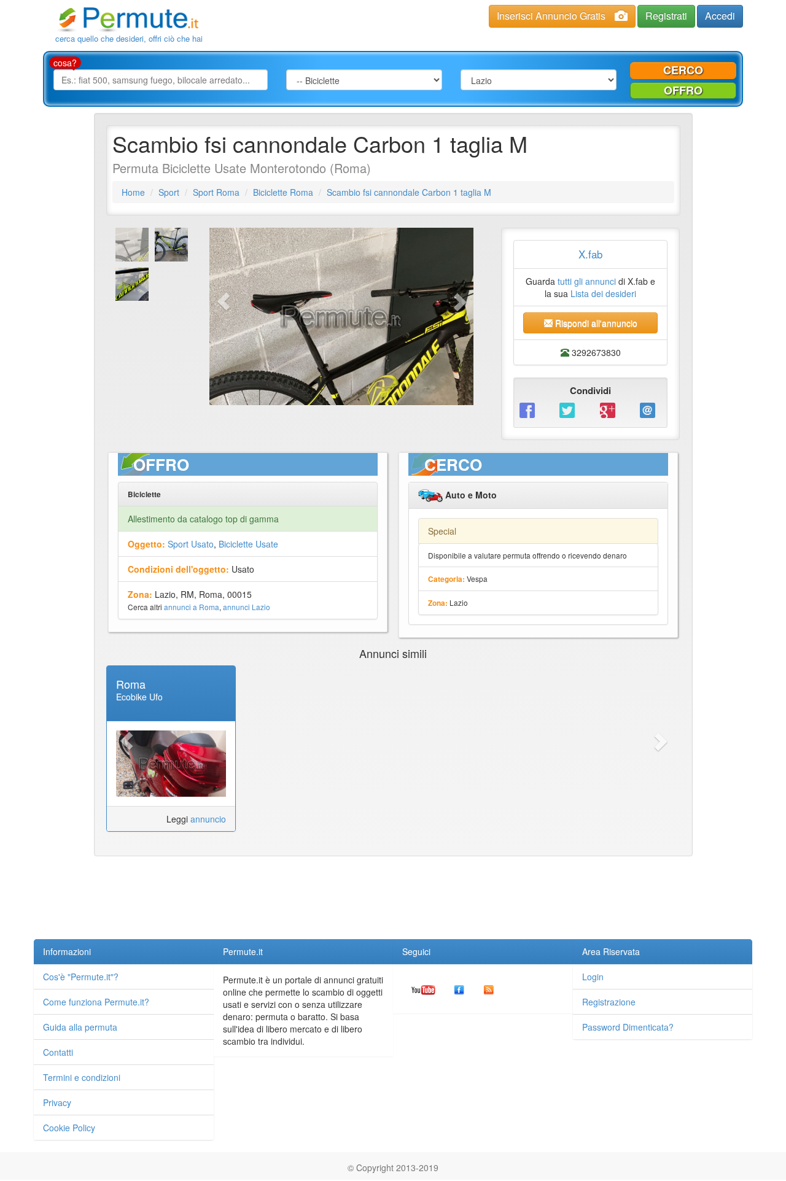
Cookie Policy (69, 1127)
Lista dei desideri (603, 293)
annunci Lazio (246, 607)
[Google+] (610, 409)
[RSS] (489, 989)
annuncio (208, 819)
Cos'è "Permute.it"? (81, 976)
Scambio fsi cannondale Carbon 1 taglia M (409, 192)
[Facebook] (530, 409)
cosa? (65, 62)
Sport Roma (216, 192)
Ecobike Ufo (139, 697)
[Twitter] (570, 409)
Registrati (666, 16)
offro (683, 90)
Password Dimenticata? (628, 1027)
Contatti (58, 1052)
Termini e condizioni (81, 1077)
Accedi (720, 16)
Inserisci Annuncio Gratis (551, 16)
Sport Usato (191, 544)
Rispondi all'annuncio (595, 323)
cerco (683, 70)
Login (593, 976)
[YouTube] (423, 989)
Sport (168, 192)
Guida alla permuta (80, 1027)
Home (133, 192)
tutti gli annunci (587, 281)
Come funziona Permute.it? (96, 1002)
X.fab (590, 253)
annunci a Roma (191, 607)
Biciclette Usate (248, 544)
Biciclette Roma (283, 192)
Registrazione (609, 1002)
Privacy (57, 1102)
